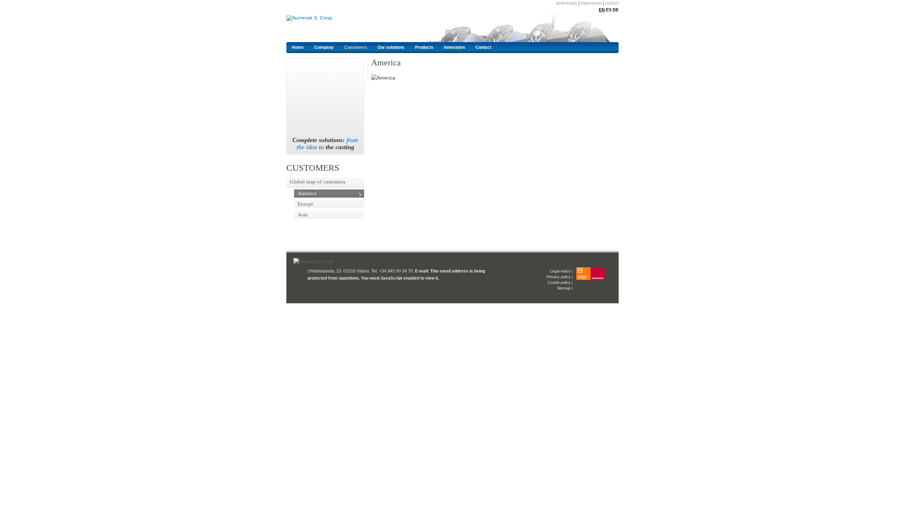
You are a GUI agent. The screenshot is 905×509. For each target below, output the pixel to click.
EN (602, 9)
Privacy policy (559, 277)
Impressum (591, 3)
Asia (303, 214)
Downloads (566, 3)
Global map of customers (317, 182)
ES (609, 9)
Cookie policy (559, 282)
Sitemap (564, 288)
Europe (306, 204)
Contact (612, 3)
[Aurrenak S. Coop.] (327, 27)
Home (298, 47)
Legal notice (560, 271)
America (307, 193)
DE (616, 9)
